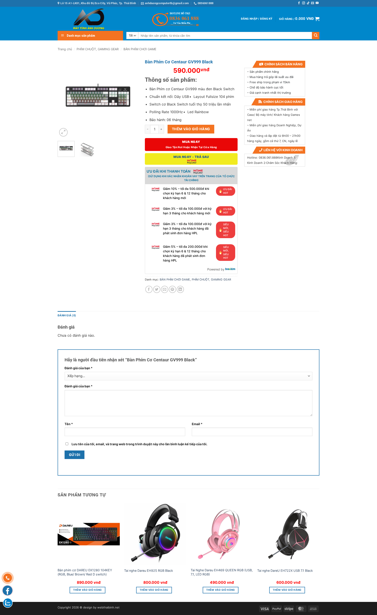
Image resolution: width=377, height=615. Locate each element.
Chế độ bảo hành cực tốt (266, 87)
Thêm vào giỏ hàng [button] (87, 589)
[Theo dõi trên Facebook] (299, 3)
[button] (256, 19)
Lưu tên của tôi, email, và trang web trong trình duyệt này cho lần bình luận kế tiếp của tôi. (139, 444)
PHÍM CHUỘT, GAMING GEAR (98, 49)
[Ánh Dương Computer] (80, 19)
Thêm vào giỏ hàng (191, 129)
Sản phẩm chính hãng (264, 71)
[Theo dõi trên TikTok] (308, 3)
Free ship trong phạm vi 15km (270, 82)
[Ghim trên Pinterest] (172, 289)
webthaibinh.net (108, 607)
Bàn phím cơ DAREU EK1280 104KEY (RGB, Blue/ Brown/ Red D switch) (85, 572)
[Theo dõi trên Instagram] (303, 3)
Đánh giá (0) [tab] (67, 315)
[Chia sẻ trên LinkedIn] (180, 289)
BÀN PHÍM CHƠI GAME (139, 49)
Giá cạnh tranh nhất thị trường (270, 92)
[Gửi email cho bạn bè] (164, 289)
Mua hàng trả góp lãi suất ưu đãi (271, 77)
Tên (69, 424)
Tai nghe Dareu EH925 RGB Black (148, 570)
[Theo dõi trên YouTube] (317, 3)
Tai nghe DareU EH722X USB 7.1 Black (285, 570)
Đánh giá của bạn (79, 368)
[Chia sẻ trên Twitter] (156, 289)
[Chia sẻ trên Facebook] (149, 289)
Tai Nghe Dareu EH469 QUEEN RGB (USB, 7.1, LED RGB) (222, 572)
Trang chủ (65, 49)
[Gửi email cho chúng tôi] (312, 3)
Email (197, 424)
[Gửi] (315, 35)
